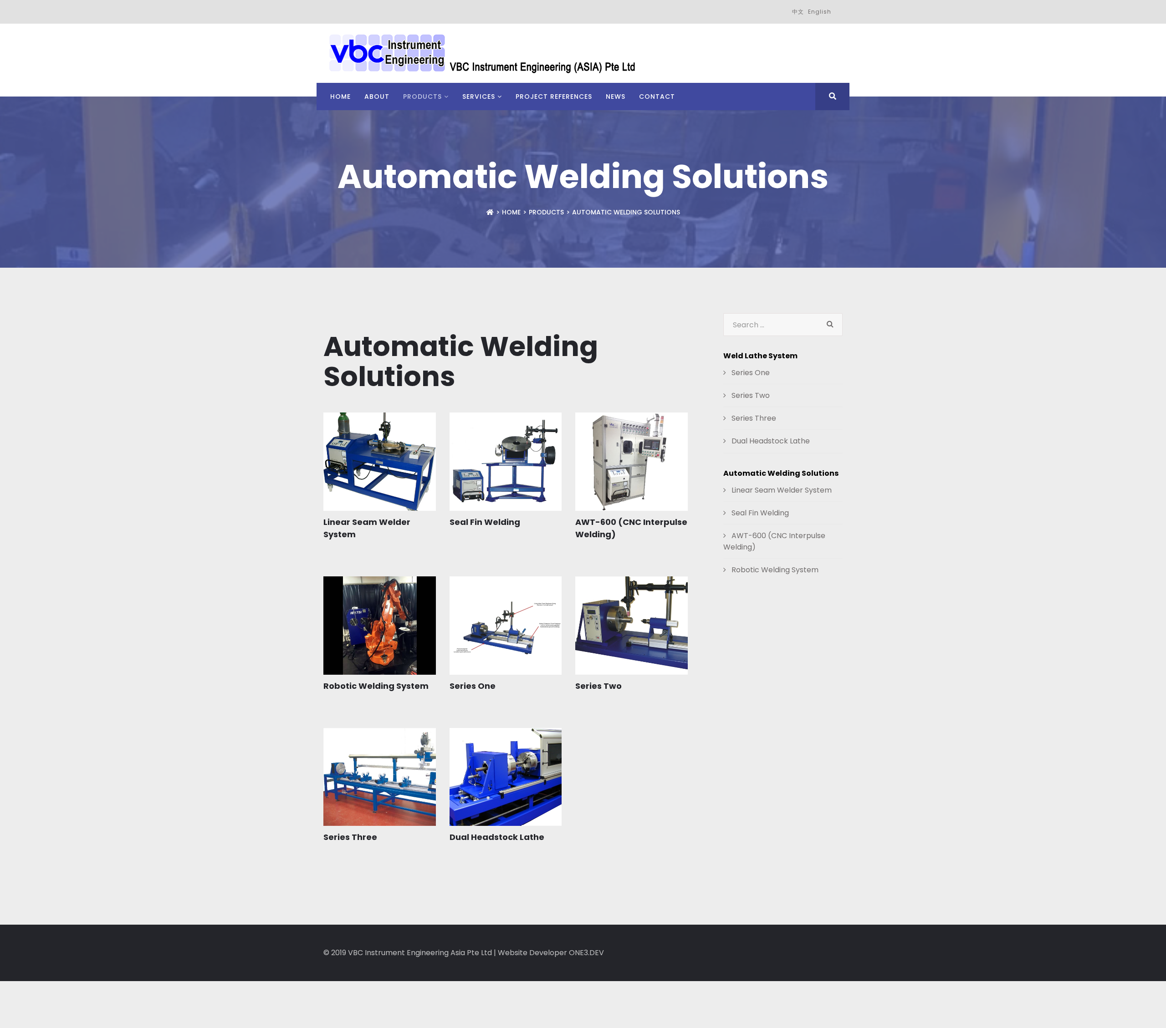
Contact (657, 96)
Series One (473, 686)
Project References (554, 96)
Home (340, 96)
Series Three (350, 837)
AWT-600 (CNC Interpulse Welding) (774, 541)
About (376, 96)
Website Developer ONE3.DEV (551, 952)
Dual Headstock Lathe (497, 837)
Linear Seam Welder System (781, 490)
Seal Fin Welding (485, 522)
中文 (798, 11)
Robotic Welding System (376, 686)
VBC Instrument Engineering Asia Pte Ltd (420, 952)
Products (422, 96)
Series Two (598, 686)
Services (478, 96)
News (615, 96)
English (819, 11)
